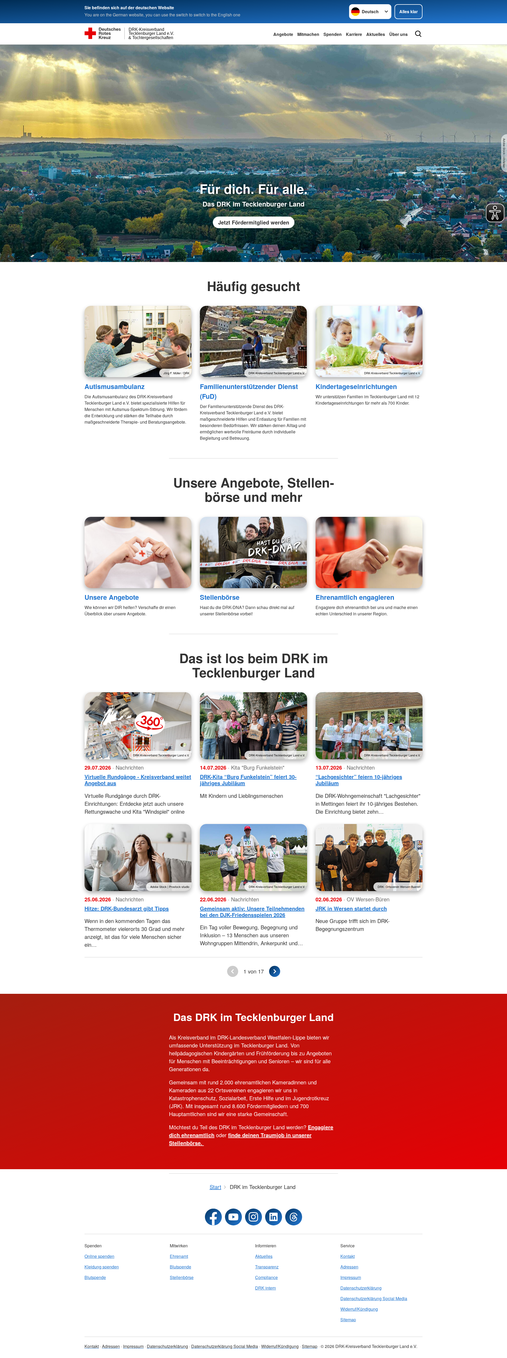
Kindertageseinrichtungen (356, 386)
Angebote (283, 34)
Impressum (350, 1277)
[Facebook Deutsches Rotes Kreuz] (213, 1217)
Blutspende (95, 1277)
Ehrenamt (179, 1256)
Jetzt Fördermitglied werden (253, 222)
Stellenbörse (220, 597)
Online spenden (99, 1256)
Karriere (354, 34)
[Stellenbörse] (253, 552)
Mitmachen (308, 34)
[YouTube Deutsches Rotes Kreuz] (233, 1217)
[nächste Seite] (274, 971)
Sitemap (348, 1320)
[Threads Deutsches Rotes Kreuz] (293, 1217)
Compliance (266, 1277)
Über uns (398, 34)
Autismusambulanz (114, 386)
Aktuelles (375, 34)
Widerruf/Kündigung (359, 1309)
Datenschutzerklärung (361, 1288)
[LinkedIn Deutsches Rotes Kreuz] (273, 1217)
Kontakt (347, 1256)
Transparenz (267, 1267)
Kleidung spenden (101, 1267)
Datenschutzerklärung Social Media (373, 1298)
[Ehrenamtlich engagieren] (369, 552)
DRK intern (265, 1288)
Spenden (332, 34)
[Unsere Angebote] (137, 552)
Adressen (349, 1267)
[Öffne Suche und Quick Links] (418, 34)
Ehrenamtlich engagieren (355, 597)
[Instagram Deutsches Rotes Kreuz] (253, 1217)
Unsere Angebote (111, 597)
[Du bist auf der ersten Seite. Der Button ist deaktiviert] (232, 971)
